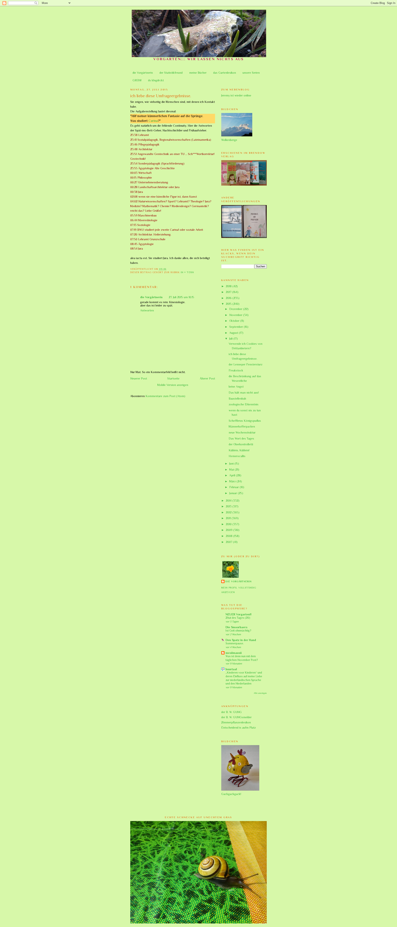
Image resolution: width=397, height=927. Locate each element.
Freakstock (236, 370)
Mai (232, 469)
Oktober (234, 320)
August (234, 332)
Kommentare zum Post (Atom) (165, 396)
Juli (231, 338)
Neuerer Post (138, 378)
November (236, 315)
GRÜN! (137, 80)
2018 (229, 286)
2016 (229, 298)
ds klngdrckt (156, 80)
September (236, 326)
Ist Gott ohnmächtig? (238, 630)
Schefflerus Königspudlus (245, 420)
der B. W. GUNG (231, 712)
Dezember (236, 309)
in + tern (187, 272)
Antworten (147, 310)
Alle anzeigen (260, 693)
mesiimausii (234, 652)
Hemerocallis (237, 456)
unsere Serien (251, 72)
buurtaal (231, 669)
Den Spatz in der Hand (241, 640)
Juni (231, 463)
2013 (229, 506)
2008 (229, 536)
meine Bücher (198, 72)
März (233, 481)
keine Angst (236, 386)
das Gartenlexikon (224, 72)
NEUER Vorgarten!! (238, 614)
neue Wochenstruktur (242, 432)
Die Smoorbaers (236, 627)
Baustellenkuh (237, 398)
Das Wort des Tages (241, 438)
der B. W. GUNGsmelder (236, 717)
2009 (229, 530)
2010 (229, 524)
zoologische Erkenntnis (243, 404)
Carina (153, 120)
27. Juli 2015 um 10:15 (181, 297)
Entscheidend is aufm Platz (238, 727)
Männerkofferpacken (242, 426)
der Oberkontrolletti (241, 444)
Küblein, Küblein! (239, 450)
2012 (229, 512)
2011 (229, 518)
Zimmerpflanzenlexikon (236, 722)
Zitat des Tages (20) (238, 617)
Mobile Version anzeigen (172, 385)
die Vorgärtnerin (143, 72)
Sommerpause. (235, 643)
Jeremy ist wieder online (236, 95)
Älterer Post (207, 378)
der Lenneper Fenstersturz (245, 364)
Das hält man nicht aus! (244, 392)
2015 (229, 303)
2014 (229, 500)
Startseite (173, 378)
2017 (229, 292)
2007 (229, 542)
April (232, 475)
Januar (233, 493)
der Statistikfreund (171, 72)
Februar (234, 487)
